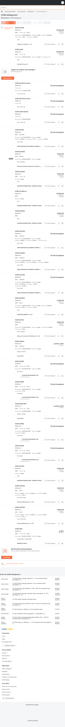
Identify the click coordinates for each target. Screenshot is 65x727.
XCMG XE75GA (19, 466)
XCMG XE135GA (20, 171)
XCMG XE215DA (20, 151)
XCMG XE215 (4, 584)
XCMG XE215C (19, 320)
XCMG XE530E (19, 361)
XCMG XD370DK (20, 231)
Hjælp (3, 639)
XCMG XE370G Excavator (22, 98)
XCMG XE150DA (20, 253)
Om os (3, 636)
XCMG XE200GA (20, 211)
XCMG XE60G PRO (20, 403)
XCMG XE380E (19, 382)
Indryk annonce (7, 78)
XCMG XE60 (18, 529)
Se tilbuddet (6, 557)
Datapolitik (4, 671)
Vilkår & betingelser (7, 668)
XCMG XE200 (4, 589)
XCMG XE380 (4, 594)
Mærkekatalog (5, 680)
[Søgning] (62, 7)
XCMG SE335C (19, 130)
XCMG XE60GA (3, 609)
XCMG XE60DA (3, 618)
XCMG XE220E (19, 445)
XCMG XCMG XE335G (21, 111)
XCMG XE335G (19, 27)
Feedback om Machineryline (9, 677)
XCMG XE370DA (20, 275)
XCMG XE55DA (19, 341)
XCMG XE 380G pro (21, 191)
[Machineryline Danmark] (11, 2)
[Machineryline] (2, 12)
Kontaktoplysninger (7, 641)
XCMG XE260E (19, 423)
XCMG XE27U (5, 613)
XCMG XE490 (19, 49)
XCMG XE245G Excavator (22, 83)
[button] (62, 2)
